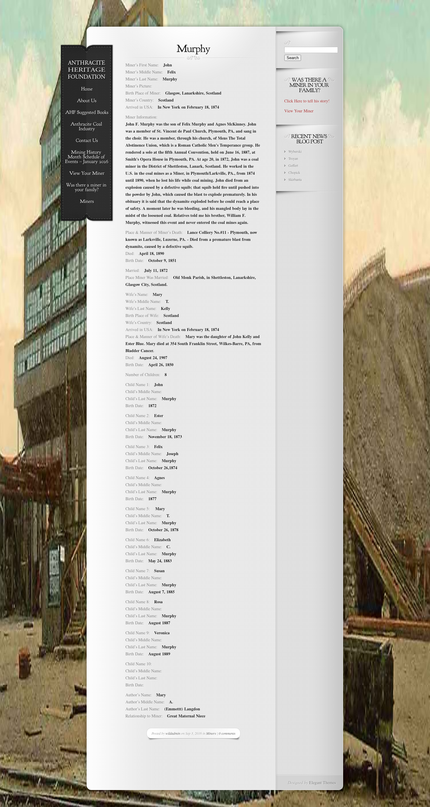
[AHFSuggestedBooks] (86, 112)
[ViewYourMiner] (86, 173)
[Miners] (86, 201)
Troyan (293, 158)
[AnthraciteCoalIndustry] (86, 126)
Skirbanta (295, 179)
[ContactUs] (86, 140)
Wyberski (295, 151)
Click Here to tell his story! (307, 101)
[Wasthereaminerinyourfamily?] (86, 187)
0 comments (227, 733)
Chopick (294, 172)
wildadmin (173, 733)
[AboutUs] (86, 101)
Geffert (293, 165)
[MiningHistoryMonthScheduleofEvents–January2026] (86, 157)
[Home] (86, 89)
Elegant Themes (322, 782)
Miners (211, 733)
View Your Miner (299, 111)
